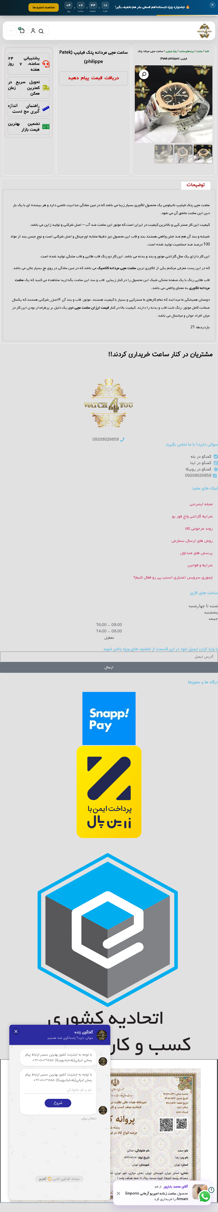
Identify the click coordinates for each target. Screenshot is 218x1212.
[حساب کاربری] (33, 30)
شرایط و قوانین (200, 565)
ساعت (199, 51)
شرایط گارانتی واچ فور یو (192, 516)
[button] (144, 74)
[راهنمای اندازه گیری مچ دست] (45, 108)
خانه (207, 51)
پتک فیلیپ (171, 51)
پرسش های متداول (196, 553)
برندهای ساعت (186, 51)
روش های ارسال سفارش (192, 541)
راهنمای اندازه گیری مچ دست (23, 108)
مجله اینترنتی (201, 504)
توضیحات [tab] (196, 185)
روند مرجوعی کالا (199, 528)
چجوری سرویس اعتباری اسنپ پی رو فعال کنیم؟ (173, 577)
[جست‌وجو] (44, 30)
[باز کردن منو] (11, 30)
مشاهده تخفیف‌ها (43, 7)
